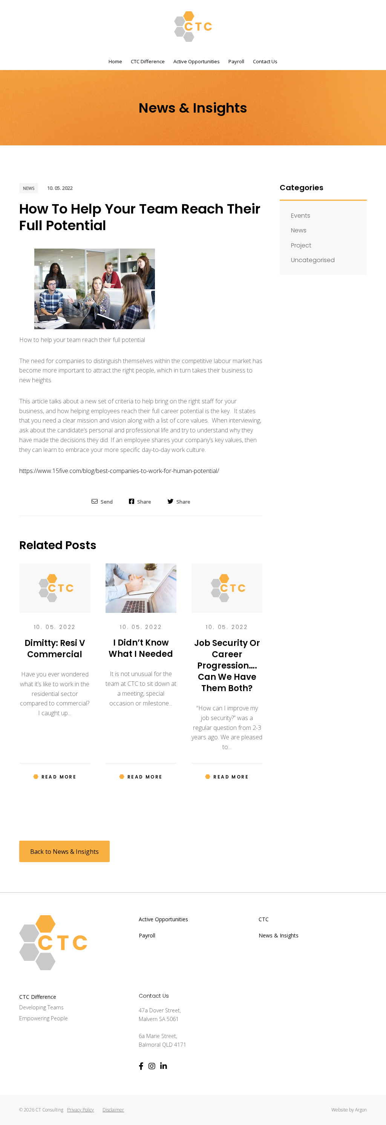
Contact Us (265, 61)
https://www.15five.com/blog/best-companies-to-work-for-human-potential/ (119, 471)
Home (115, 61)
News (28, 188)
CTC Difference (148, 61)
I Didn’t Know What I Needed (141, 648)
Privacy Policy (80, 1110)
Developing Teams (41, 1007)
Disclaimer (113, 1110)
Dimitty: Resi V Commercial (55, 648)
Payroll (236, 61)
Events (300, 215)
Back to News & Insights (64, 851)
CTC (264, 919)
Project (301, 245)
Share (143, 501)
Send (106, 501)
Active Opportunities (196, 61)
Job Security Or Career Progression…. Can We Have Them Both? (227, 665)
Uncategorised (313, 260)
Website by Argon (349, 1110)
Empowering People (43, 1018)
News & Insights (279, 935)
